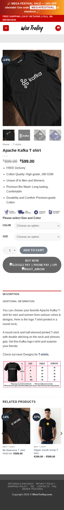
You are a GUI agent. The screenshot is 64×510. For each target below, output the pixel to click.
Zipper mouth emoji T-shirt (46, 452)
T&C (32, 486)
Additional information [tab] (18, 301)
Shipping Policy (18, 486)
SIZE (5, 236)
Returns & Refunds (20, 484)
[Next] (55, 88)
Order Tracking (32, 489)
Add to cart (33, 250)
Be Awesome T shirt (14, 450)
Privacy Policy (45, 484)
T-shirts (17, 144)
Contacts (43, 486)
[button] (6, 28)
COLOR (7, 225)
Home (6, 144)
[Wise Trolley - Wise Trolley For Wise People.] (32, 28)
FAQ (54, 486)
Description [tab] (11, 294)
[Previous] (8, 88)
